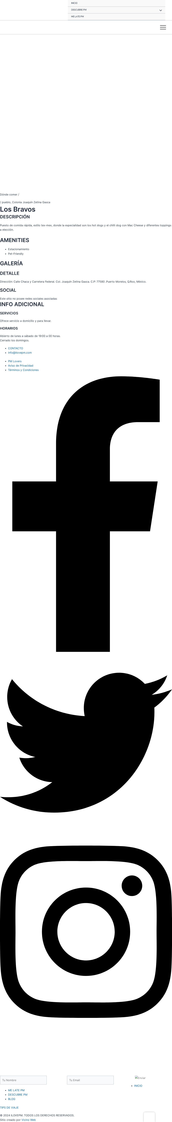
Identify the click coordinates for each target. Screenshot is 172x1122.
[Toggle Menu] (159, 11)
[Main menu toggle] (163, 27)
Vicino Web (29, 1119)
